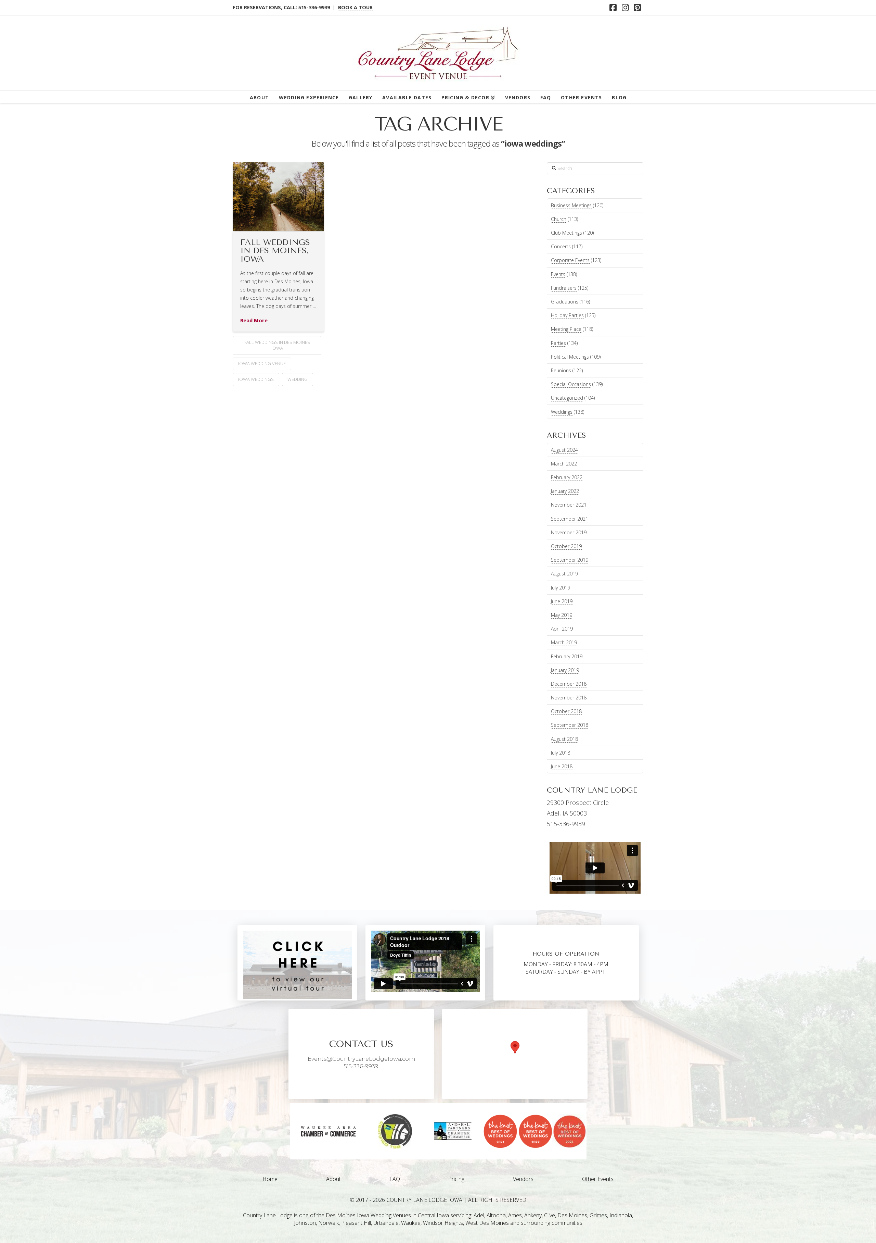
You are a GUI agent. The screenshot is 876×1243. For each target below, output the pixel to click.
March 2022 (564, 463)
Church (558, 219)
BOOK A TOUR (355, 7)
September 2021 (569, 518)
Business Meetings (571, 205)
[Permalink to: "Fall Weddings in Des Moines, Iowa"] (278, 196)
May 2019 (561, 615)
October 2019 (566, 546)
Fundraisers (564, 288)
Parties (558, 343)
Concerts (561, 246)
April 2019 (562, 628)
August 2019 (564, 573)
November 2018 (569, 697)
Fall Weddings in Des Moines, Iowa (275, 250)
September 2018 (569, 725)
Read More (254, 320)
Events (558, 274)
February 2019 (566, 656)
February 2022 (566, 477)
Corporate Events (570, 260)
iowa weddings (256, 379)
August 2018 (564, 739)
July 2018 (560, 752)
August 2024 (564, 450)
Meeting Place (566, 329)
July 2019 (560, 587)
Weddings (561, 412)
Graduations (564, 301)
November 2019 (569, 532)
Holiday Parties (567, 315)
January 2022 (565, 491)
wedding (297, 379)
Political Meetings (570, 356)
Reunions (561, 370)
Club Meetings (566, 232)
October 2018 (566, 711)
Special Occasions (571, 384)
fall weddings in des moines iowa (277, 345)
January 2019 (565, 670)
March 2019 (564, 642)
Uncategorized (567, 398)
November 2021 (569, 504)
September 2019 (569, 560)
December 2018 (569, 684)
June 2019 (561, 601)
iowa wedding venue (262, 363)
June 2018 (561, 766)
